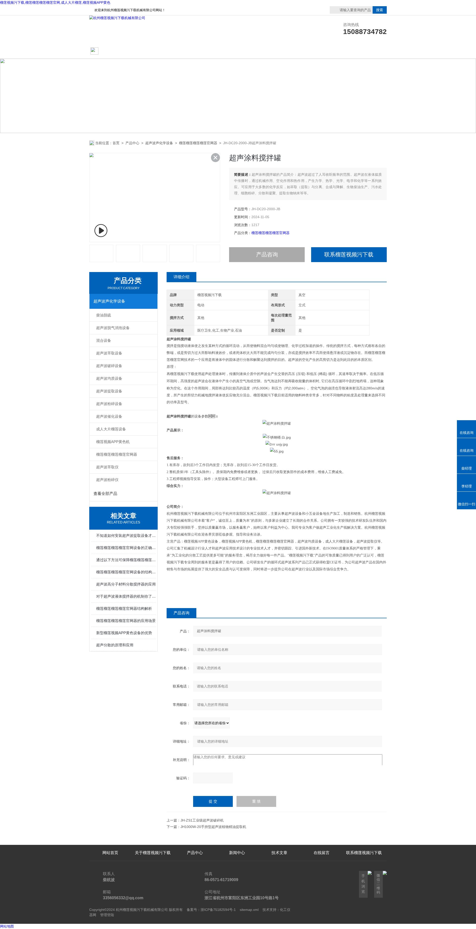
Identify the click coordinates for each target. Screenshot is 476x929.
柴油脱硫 (103, 315)
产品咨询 (267, 254)
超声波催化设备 (109, 416)
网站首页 (108, 51)
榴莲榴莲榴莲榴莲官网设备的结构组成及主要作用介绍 (126, 572)
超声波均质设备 (109, 378)
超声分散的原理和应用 (114, 645)
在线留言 (364, 51)
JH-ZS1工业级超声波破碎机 (202, 820)
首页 (116, 143)
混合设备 (103, 340)
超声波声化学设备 (159, 143)
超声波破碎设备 (109, 366)
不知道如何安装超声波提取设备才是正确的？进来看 (126, 535)
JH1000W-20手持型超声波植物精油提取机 (213, 827)
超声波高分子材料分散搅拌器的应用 (126, 584)
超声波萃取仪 (107, 467)
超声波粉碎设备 (109, 404)
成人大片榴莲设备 (111, 429)
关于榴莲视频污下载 (153, 51)
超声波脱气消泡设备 (113, 328)
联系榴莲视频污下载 (321, 51)
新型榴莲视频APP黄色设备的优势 (124, 633)
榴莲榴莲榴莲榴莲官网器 (198, 143)
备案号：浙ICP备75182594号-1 (211, 910)
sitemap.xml (249, 910)
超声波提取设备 (109, 391)
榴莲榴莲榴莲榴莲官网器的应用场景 (126, 621)
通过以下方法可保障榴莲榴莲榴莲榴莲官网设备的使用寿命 (126, 560)
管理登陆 (107, 915)
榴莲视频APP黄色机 (113, 442)
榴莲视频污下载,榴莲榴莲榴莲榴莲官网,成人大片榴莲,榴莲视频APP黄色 (55, 2)
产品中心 (195, 51)
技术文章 (279, 51)
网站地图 (7, 926)
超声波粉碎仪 (107, 480)
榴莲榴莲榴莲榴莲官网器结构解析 (124, 608)
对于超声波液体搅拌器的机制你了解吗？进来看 (126, 596)
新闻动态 (237, 51)
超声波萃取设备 (109, 353)
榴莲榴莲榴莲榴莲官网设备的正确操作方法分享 (126, 548)
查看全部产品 (105, 493)
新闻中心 (237, 853)
